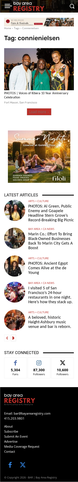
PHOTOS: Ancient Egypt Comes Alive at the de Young (48, 268)
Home (7, 28)
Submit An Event (16, 436)
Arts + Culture (38, 201)
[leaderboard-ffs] (39, 22)
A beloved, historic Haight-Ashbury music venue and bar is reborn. (49, 322)
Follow (39, 360)
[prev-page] (6, 338)
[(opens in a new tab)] (14, 238)
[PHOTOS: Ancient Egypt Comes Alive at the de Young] (14, 266)
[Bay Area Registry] (29, 6)
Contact (9, 451)
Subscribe (11, 431)
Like (15, 360)
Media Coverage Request (21, 446)
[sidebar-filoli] (39, 156)
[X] (23, 465)
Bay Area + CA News (41, 229)
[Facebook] (10, 465)
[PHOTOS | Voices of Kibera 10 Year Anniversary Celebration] (39, 69)
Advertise (10, 441)
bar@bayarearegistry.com (32, 413)
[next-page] (13, 338)
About (8, 426)
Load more (37, 112)
